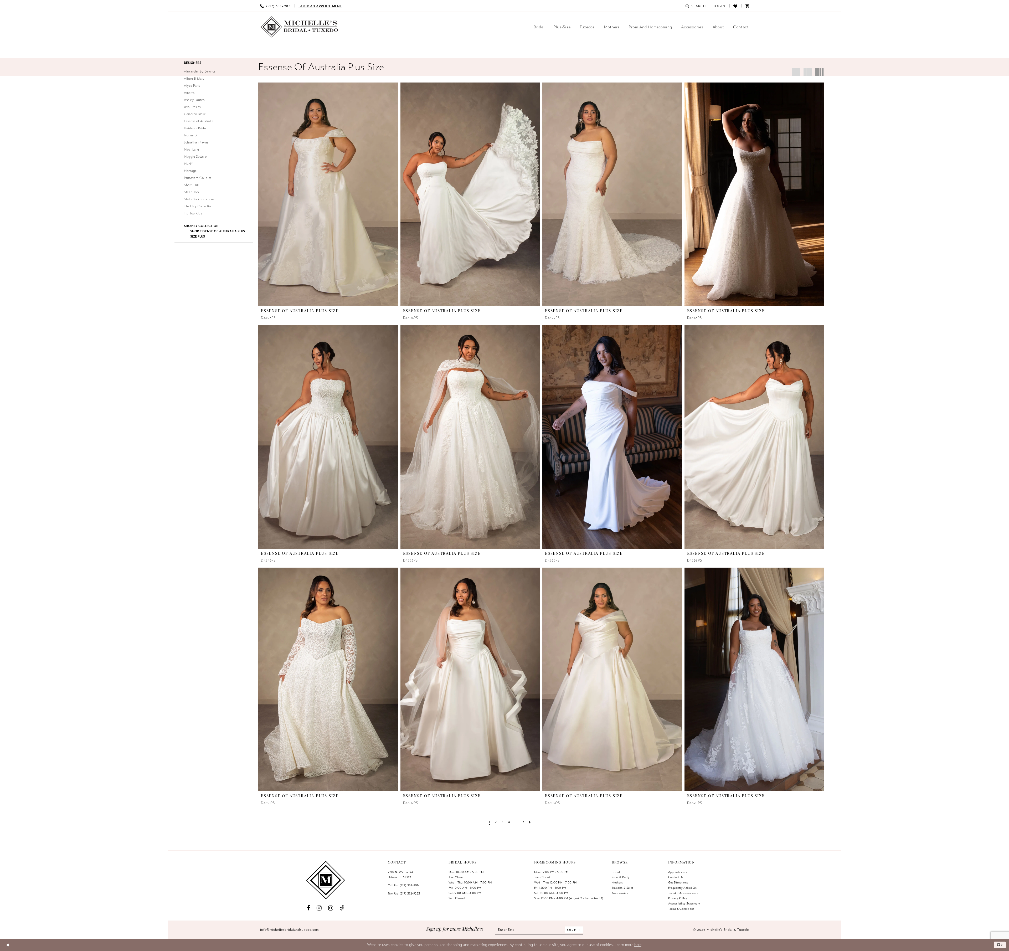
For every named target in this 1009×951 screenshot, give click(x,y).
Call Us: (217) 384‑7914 (404, 885)
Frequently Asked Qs (682, 888)
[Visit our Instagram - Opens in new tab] (319, 907)
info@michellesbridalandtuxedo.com (289, 930)
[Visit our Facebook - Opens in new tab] (308, 907)
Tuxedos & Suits (622, 888)
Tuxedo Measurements (683, 893)
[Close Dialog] (8, 945)
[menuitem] (275, 6)
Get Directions (678, 882)
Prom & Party (620, 877)
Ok (1000, 944)
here (637, 944)
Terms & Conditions (681, 909)
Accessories (620, 893)
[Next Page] (530, 822)
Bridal (616, 872)
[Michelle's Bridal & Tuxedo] (299, 27)
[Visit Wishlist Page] (735, 6)
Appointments (677, 872)
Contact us (675, 877)
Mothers (617, 882)
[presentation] (328, 194)
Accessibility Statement (684, 903)
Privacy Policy (677, 898)
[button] (720, 6)
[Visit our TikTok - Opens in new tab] (342, 908)
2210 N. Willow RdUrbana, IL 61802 (400, 874)
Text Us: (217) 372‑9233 (404, 893)
